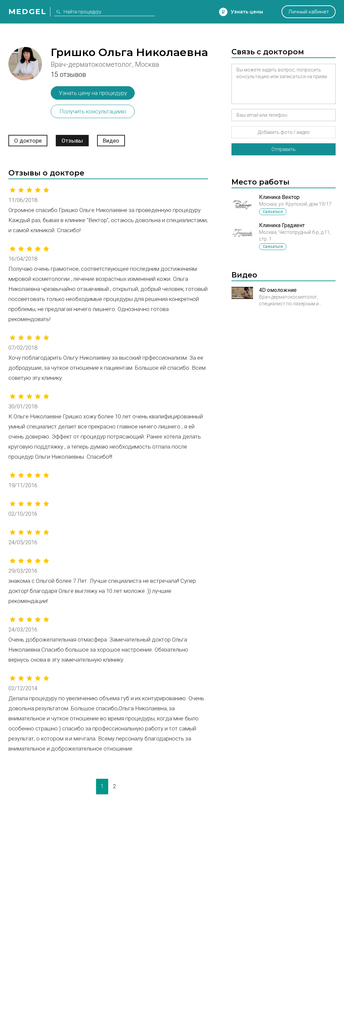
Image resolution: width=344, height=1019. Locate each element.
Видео (111, 140)
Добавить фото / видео (284, 132)
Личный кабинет (308, 12)
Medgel (27, 11)
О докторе (28, 140)
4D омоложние (278, 290)
